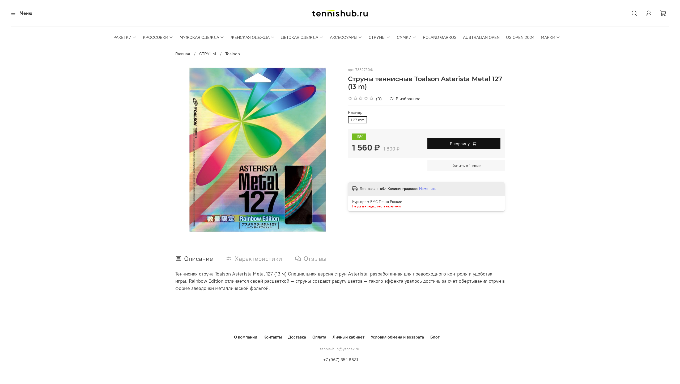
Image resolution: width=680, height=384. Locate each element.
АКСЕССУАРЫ (343, 37)
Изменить (427, 188)
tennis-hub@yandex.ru (339, 349)
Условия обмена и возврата (397, 337)
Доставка (297, 337)
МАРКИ (548, 37)
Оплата (319, 337)
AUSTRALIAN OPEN (481, 37)
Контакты (273, 337)
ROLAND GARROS (440, 37)
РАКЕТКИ (122, 37)
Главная (182, 53)
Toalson (232, 53)
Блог (435, 337)
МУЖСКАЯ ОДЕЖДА (199, 37)
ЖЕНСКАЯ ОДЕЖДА (250, 37)
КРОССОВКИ (155, 37)
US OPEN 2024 (520, 37)
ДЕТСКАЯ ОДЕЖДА (299, 37)
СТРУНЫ (377, 37)
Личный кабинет (348, 337)
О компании (245, 337)
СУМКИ (404, 37)
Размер (355, 112)
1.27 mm (357, 120)
